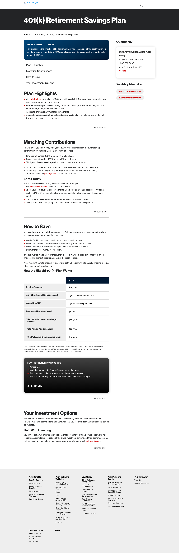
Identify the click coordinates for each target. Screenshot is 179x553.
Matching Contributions (39, 70)
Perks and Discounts (115, 503)
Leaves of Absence (141, 483)
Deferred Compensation (87, 485)
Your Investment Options (40, 82)
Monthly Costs (34, 491)
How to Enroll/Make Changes (36, 495)
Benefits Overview (36, 480)
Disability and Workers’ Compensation (90, 495)
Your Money (39, 34)
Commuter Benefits (89, 513)
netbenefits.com (92, 441)
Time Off (137, 480)
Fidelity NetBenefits (39, 186)
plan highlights (50, 173)
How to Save (33, 76)
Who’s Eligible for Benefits (35, 487)
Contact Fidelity (34, 386)
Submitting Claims (36, 499)
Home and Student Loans (89, 509)
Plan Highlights (34, 64)
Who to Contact (35, 534)
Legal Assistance (114, 487)
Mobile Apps (33, 541)
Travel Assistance (114, 495)
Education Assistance (116, 506)
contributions (35, 99)
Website (122, 71)
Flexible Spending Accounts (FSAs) (88, 504)
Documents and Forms (35, 537)
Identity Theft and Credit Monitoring (114, 491)
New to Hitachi (34, 483)
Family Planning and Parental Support (115, 483)
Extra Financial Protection (130, 98)
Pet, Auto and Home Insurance (115, 499)
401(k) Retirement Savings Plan (88, 481)
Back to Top (100, 127)
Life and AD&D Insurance (130, 91)
